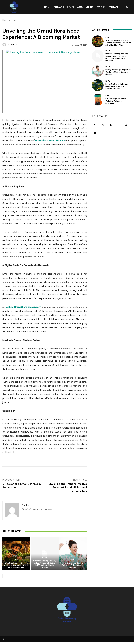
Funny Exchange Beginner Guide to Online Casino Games (72, 565)
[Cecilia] (4, 44)
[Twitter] (126, 125)
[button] (127, 7)
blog (44, 558)
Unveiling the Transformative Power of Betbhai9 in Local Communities (68, 487)
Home (47, 7)
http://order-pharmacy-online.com (37, 509)
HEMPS (70, 7)
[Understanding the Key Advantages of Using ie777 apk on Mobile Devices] (44, 553)
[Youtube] (95, 133)
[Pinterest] (118, 125)
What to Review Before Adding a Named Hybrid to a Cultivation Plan (16, 565)
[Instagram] (103, 125)
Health (14, 20)
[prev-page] (4, 576)
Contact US (115, 7)
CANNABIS (59, 7)
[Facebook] (95, 125)
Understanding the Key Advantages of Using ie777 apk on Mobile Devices (44, 564)
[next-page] (10, 576)
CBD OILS (100, 7)
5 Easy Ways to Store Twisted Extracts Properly (115, 101)
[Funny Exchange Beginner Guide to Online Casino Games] (73, 553)
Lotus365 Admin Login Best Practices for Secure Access (116, 86)
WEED (80, 7)
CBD (16, 560)
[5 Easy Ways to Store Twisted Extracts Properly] (98, 100)
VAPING (89, 7)
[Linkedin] (110, 125)
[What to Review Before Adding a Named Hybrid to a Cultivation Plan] (16, 553)
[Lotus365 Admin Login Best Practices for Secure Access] (98, 85)
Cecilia (13, 44)
